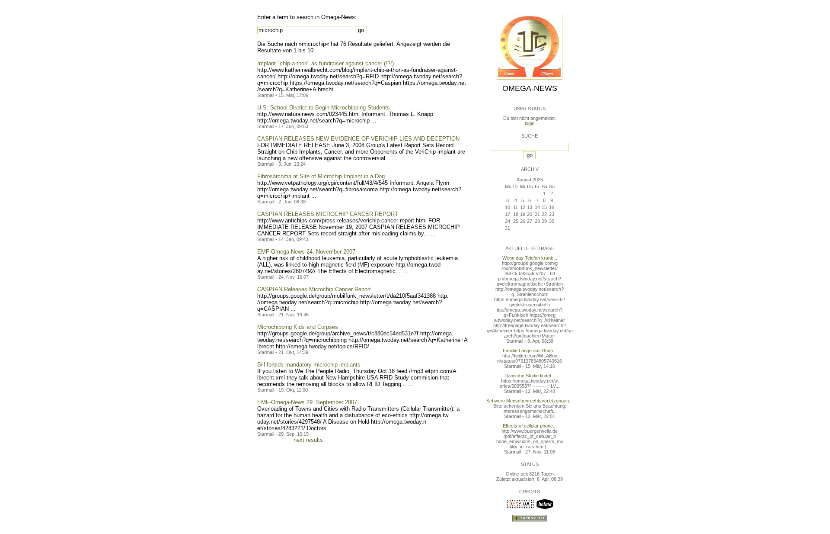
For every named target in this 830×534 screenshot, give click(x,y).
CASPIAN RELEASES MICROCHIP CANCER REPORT (327, 214)
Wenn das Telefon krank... (529, 258)
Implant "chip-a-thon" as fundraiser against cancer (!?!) (325, 63)
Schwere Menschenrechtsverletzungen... (529, 400)
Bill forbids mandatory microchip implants (309, 364)
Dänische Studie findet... (529, 375)
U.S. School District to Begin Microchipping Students (323, 107)
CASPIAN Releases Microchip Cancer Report (314, 289)
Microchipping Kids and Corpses (297, 327)
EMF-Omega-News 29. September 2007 (307, 402)
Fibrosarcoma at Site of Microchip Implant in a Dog (321, 176)
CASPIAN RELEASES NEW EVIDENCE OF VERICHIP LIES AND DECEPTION (358, 138)
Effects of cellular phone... (530, 425)
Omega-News (529, 88)
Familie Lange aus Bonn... (530, 350)
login (529, 123)
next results (308, 440)
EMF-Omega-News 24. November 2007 (306, 251)
